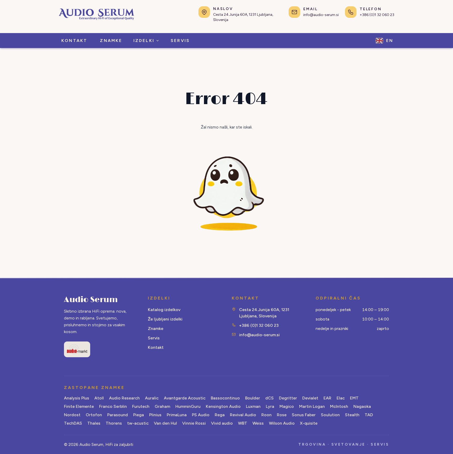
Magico (286, 406)
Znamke (155, 328)
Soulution (330, 414)
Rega (220, 414)
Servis (154, 337)
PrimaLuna (177, 414)
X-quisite (308, 423)
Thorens (114, 423)
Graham (162, 406)
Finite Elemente (79, 406)
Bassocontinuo (225, 398)
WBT (242, 423)
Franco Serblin (113, 406)
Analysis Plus (76, 398)
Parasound (117, 414)
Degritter (288, 398)
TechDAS (73, 423)
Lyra (270, 406)
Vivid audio (222, 423)
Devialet (310, 398)
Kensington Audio (223, 406)
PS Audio (200, 414)
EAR (327, 398)
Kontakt (156, 347)
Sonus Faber (304, 414)
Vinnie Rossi (194, 423)
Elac (341, 398)
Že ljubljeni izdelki (165, 319)
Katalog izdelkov (164, 309)
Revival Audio (243, 414)
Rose (282, 414)
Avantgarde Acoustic (185, 398)
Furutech (140, 406)
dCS (269, 398)
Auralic (152, 398)
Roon (266, 414)
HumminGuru (188, 406)
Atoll (99, 398)
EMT (354, 398)
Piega (138, 414)
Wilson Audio (282, 423)
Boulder (252, 398)
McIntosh (339, 406)
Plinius (155, 414)
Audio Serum (91, 300)
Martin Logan (312, 406)
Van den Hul (165, 423)
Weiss (258, 423)
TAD (369, 414)
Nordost (72, 414)
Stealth (352, 414)
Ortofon (94, 414)
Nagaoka (362, 406)
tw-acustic (138, 423)
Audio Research (124, 398)
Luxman (253, 406)
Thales (93, 423)
